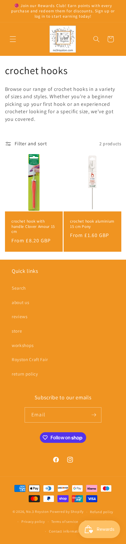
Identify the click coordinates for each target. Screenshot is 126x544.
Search (19, 288)
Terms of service (64, 521)
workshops (23, 345)
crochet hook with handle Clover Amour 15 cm (33, 226)
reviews (20, 316)
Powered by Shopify (67, 512)
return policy (25, 374)
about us (20, 302)
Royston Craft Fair (30, 359)
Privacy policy (33, 521)
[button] (13, 39)
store (17, 331)
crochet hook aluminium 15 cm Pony (92, 223)
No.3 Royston (37, 512)
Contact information (66, 531)
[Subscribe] (94, 415)
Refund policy (101, 512)
